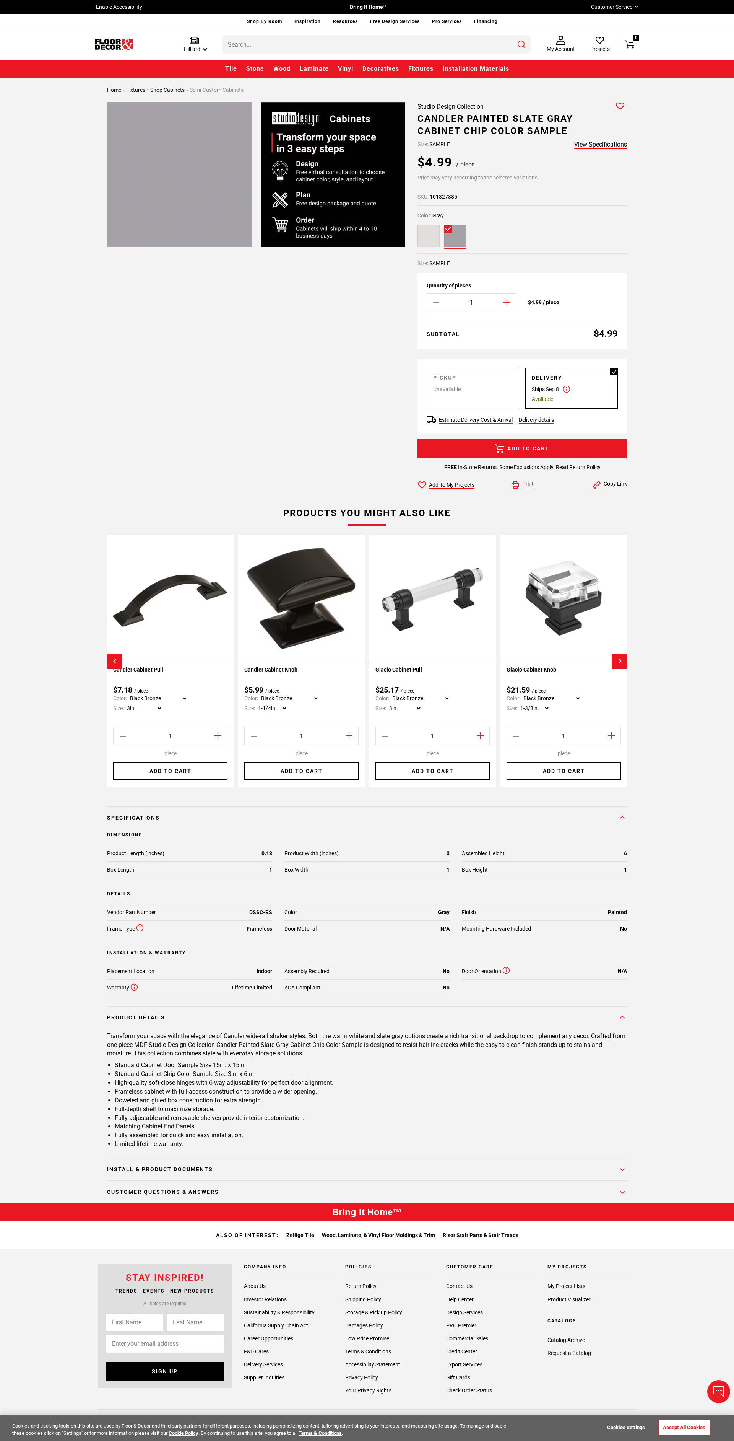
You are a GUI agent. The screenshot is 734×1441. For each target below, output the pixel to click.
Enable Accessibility (119, 7)
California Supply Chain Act (276, 1325)
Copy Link (615, 484)
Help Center (460, 1299)
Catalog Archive (566, 1340)
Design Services (464, 1312)
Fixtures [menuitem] (421, 68)
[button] (194, 45)
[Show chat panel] (718, 1391)
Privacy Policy (361, 1377)
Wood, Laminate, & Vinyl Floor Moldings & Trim (378, 1235)
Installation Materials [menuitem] (476, 68)
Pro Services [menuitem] (447, 21)
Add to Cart (528, 448)
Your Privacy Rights (368, 1390)
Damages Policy (364, 1325)
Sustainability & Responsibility (279, 1312)
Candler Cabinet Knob (270, 670)
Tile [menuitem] (231, 68)
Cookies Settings (626, 1427)
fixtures (136, 90)
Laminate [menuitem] (314, 68)
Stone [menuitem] (255, 68)
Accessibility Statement (372, 1364)
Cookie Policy (183, 1433)
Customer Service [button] (611, 7)
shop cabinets (168, 90)
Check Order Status (469, 1390)
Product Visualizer (569, 1299)
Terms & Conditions (368, 1351)
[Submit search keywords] (521, 44)
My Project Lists (566, 1286)
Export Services (464, 1364)
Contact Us (459, 1286)
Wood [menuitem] (282, 68)
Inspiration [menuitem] (307, 21)
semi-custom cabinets (217, 90)
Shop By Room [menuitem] (264, 21)
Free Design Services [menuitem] (395, 21)
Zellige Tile (300, 1235)
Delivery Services (263, 1364)
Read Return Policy (578, 467)
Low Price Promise (367, 1338)
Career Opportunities (268, 1338)
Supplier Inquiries (264, 1377)
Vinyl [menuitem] (345, 68)
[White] (428, 236)
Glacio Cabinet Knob (531, 670)
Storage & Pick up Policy (373, 1312)
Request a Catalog (569, 1353)
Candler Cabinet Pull (138, 670)
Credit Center (461, 1351)
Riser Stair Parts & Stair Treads (480, 1235)
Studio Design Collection (450, 106)
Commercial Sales (467, 1338)
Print (528, 484)
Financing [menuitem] (486, 21)
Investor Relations (265, 1299)
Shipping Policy (363, 1299)
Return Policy (361, 1286)
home (114, 90)
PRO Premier (461, 1325)
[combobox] (376, 44)
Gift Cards (458, 1377)
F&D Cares (256, 1351)
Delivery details (536, 420)
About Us (255, 1286)
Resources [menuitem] (345, 21)
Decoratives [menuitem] (380, 68)
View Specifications (600, 144)
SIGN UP (165, 1371)
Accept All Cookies (684, 1427)
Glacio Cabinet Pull (398, 670)
